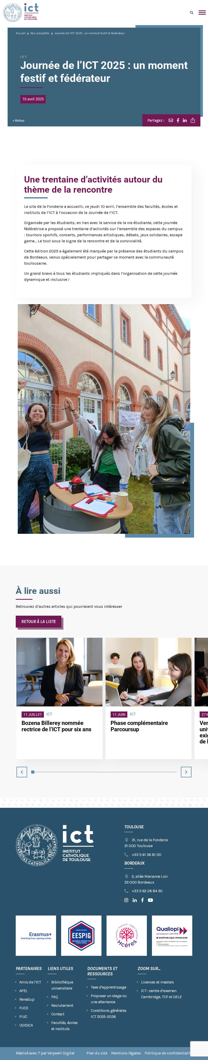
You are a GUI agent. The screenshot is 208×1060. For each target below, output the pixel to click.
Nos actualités (39, 33)
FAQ (54, 996)
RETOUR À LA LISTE (38, 621)
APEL (23, 990)
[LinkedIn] (185, 120)
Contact (57, 1014)
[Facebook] (178, 120)
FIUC (23, 1016)
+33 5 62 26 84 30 (147, 890)
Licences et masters (157, 982)
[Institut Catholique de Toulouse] (21, 12)
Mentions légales (126, 1053)
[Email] (170, 120)
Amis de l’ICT (30, 982)
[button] (21, 772)
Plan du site (96, 1053)
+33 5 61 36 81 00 (146, 854)
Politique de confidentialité (168, 1053)
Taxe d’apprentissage (108, 987)
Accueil (20, 33)
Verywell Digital (61, 1053)
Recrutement (62, 1005)
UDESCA (26, 1025)
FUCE (23, 1008)
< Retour (18, 120)
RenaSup (26, 999)
